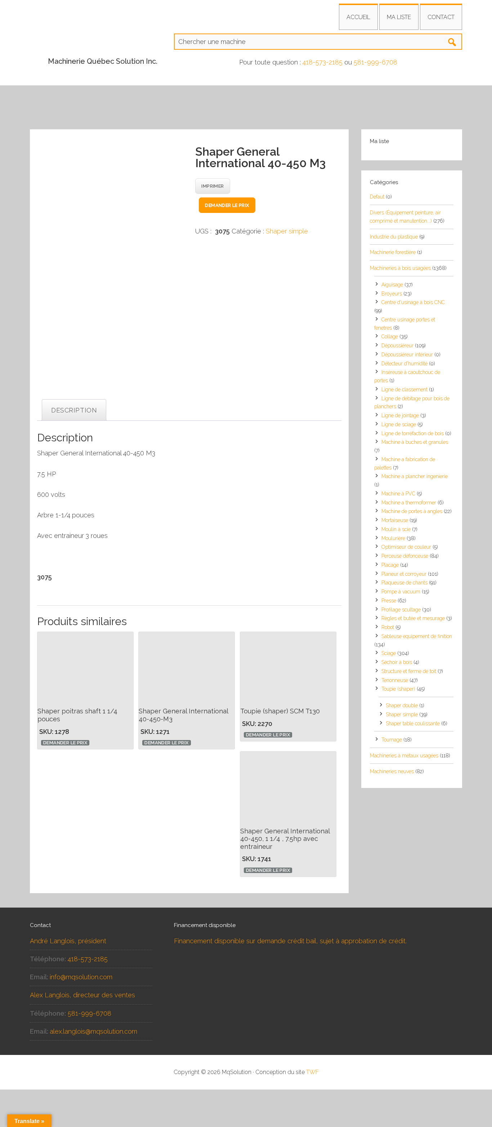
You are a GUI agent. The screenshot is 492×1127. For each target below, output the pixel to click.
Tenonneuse (394, 680)
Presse (388, 600)
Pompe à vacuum (400, 591)
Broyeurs (391, 294)
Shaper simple (287, 231)
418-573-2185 (323, 62)
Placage (390, 565)
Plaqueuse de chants (404, 582)
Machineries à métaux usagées (404, 755)
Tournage (391, 740)
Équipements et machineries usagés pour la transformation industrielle (95, 34)
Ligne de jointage (400, 415)
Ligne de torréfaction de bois (412, 433)
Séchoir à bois (396, 662)
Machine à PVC (398, 493)
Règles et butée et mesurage (413, 618)
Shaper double (402, 705)
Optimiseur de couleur (406, 547)
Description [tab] (74, 410)
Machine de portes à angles (411, 511)
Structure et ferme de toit (408, 671)
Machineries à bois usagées (400, 268)
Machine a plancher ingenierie (414, 476)
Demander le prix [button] (65, 742)
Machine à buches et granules (414, 442)
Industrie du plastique (394, 237)
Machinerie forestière (393, 252)
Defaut (377, 197)
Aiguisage (392, 285)
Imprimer (212, 186)
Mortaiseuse (394, 520)
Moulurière (393, 538)
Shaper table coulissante (413, 723)
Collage (389, 336)
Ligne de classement (404, 389)
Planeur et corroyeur (403, 574)
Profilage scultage (401, 609)
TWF (312, 1072)
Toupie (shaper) (398, 689)
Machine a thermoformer (408, 502)
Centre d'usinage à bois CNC (413, 302)
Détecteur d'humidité (404, 363)
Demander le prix (227, 205)
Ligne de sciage (398, 424)
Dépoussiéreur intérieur (407, 354)
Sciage (388, 653)
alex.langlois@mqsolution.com (93, 1031)
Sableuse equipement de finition (416, 636)
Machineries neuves (392, 771)
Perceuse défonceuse (404, 556)
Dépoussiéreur (397, 345)
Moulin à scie (396, 529)
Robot (387, 627)
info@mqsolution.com (81, 977)
